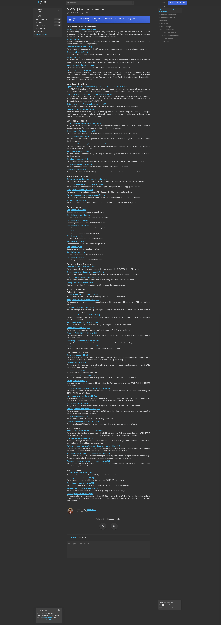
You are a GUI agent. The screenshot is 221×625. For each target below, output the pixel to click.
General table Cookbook (170, 35)
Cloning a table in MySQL (76, 363)
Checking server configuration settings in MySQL (86, 272)
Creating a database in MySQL (78, 136)
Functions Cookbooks (167, 21)
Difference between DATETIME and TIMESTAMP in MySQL (89, 94)
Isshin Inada (91, 510)
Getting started (39, 28)
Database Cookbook (167, 18)
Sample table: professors (77, 241)
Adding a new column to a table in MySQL (83, 300)
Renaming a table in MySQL (77, 403)
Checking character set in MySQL (80, 47)
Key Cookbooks (167, 38)
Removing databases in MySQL (79, 151)
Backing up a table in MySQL (78, 355)
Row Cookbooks (167, 41)
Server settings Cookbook (169, 27)
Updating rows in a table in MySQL (80, 494)
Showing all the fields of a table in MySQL (83, 422)
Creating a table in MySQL (77, 370)
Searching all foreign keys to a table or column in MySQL (89, 453)
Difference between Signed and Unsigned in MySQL (87, 104)
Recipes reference (41, 34)
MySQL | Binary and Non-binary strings (82, 29)
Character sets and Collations (166, 11)
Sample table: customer (76, 210)
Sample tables (164, 24)
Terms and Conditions (45, 620)
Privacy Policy (47, 617)
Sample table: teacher (75, 257)
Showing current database (77, 170)
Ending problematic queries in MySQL (81, 283)
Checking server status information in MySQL (84, 277)
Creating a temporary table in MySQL (81, 375)
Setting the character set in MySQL (80, 65)
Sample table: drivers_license (78, 215)
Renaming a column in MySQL (78, 328)
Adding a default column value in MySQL (82, 294)
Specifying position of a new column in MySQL (85, 341)
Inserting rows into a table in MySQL (81, 478)
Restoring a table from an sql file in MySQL (83, 409)
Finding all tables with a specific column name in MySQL (88, 388)
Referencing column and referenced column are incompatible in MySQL (94, 446)
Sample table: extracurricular (78, 226)
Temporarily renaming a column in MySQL (83, 346)
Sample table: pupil (74, 247)
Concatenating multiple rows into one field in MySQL (87, 179)
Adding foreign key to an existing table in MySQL (86, 431)
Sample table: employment (77, 220)
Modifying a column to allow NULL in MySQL (84, 315)
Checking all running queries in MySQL (81, 267)
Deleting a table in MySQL (77, 381)
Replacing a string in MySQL (78, 200)
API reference (39, 31)
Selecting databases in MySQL (78, 159)
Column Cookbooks (168, 33)
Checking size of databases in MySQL (81, 131)
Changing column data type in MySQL (81, 307)
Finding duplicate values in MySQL (80, 190)
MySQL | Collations (74, 57)
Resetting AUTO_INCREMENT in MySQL (82, 333)
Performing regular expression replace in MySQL (86, 195)
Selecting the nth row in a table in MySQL (83, 488)
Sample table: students (76, 252)
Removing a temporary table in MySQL (82, 396)
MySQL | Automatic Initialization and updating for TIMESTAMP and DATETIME (97, 87)
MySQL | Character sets (76, 39)
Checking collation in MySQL (78, 52)
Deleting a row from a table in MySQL (81, 473)
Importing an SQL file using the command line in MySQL (88, 144)
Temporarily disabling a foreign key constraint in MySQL (88, 461)
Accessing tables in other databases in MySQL (85, 123)
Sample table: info (74, 231)
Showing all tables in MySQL (78, 416)
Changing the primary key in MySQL (81, 438)
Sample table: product (75, 236)
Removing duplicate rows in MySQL (80, 483)
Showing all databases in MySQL (79, 164)
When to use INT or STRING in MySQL (81, 109)
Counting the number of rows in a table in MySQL (86, 184)
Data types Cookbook (167, 15)
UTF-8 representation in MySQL (79, 70)
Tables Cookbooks (166, 30)
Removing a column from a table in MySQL (83, 322)
